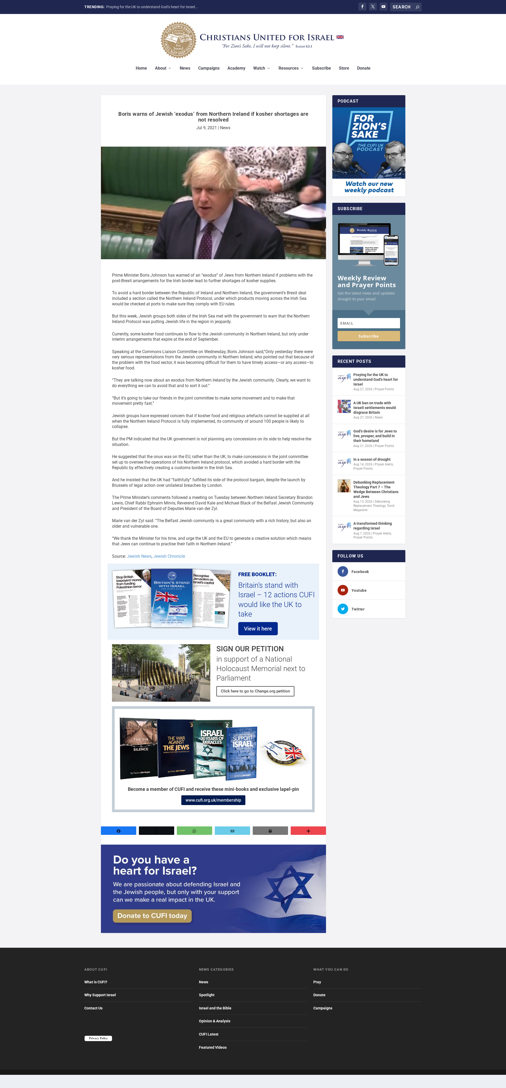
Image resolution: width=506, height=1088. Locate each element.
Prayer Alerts (384, 464)
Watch (259, 68)
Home (141, 68)
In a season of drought (372, 459)
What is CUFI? (95, 982)
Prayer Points (384, 389)
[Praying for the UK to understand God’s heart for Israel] (344, 378)
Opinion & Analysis (214, 1021)
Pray (317, 982)
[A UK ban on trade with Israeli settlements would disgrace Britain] (344, 406)
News (185, 68)
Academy (236, 68)
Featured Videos (213, 1047)
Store (344, 68)
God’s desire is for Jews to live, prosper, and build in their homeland (375, 436)
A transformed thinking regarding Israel (372, 525)
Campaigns (209, 68)
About (160, 68)
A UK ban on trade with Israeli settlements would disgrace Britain (374, 408)
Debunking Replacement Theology (371, 504)
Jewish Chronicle (169, 556)
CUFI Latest (208, 1034)
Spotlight (207, 995)
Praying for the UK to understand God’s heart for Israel (375, 379)
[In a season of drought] (344, 462)
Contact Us (93, 1008)
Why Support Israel (100, 995)
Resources (289, 68)
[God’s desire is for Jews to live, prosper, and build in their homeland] (344, 434)
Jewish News (139, 556)
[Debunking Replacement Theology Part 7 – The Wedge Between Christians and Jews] (344, 485)
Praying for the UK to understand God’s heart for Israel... (152, 7)
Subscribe (321, 68)
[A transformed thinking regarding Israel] (344, 526)
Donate (364, 68)
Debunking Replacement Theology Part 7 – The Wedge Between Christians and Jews (375, 489)
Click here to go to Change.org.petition (255, 691)
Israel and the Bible (215, 1008)
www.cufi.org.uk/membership (213, 800)
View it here (258, 628)
